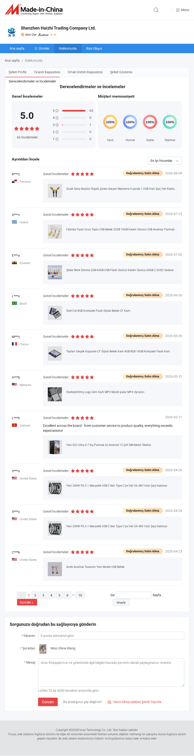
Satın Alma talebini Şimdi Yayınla (134, 702)
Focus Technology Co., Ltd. (95, 730)
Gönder (48, 701)
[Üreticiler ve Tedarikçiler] (34, 9)
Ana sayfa (16, 48)
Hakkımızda (68, 48)
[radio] (16, 128)
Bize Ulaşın (94, 48)
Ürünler (44, 48)
